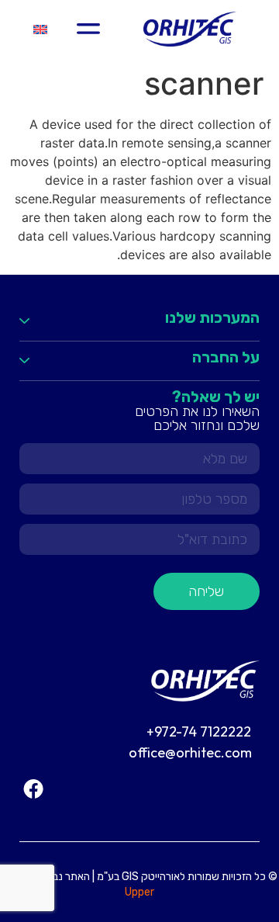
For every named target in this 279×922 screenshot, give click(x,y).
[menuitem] (40, 29)
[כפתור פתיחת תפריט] (88, 28)
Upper (139, 892)
